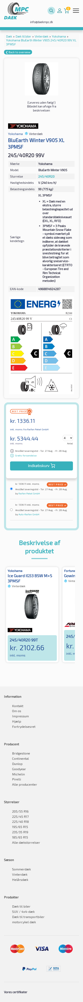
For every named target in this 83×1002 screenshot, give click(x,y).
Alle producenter (24, 784)
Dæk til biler (21, 906)
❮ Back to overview (18, 52)
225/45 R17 (20, 816)
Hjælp (16, 721)
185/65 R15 (20, 837)
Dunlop (17, 764)
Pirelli (16, 779)
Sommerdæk (21, 869)
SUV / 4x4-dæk (23, 911)
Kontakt (17, 706)
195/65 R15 (20, 827)
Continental (20, 758)
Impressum (20, 716)
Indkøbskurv (39, 466)
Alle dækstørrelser (26, 842)
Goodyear (19, 769)
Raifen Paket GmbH (29, 493)
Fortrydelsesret (23, 726)
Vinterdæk (19, 874)
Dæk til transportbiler (28, 917)
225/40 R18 (20, 821)
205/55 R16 (20, 811)
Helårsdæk (20, 879)
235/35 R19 (20, 832)
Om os (16, 711)
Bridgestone (21, 753)
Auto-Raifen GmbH (28, 514)
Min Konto (59, 10)
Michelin (18, 774)
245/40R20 (46, 176)
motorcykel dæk (24, 922)
